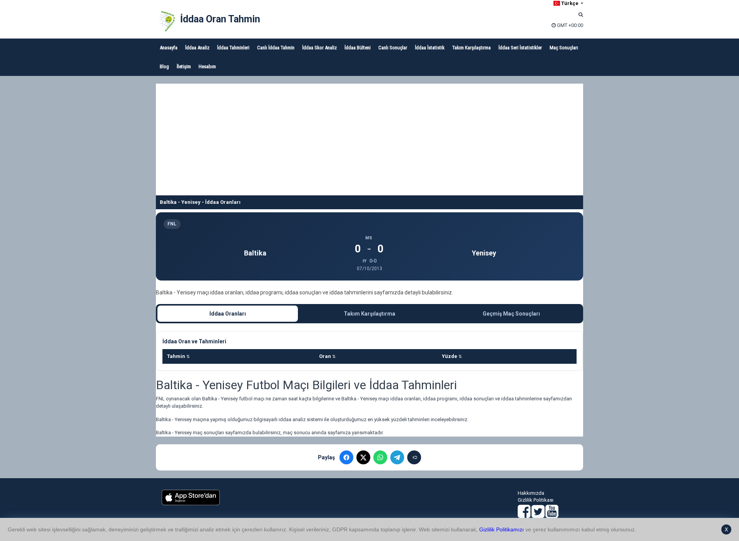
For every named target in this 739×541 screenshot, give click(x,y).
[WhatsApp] (380, 457)
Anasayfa (168, 47)
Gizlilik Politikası (535, 500)
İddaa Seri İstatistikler (520, 47)
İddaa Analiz (197, 47)
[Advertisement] (369, 138)
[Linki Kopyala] (414, 457)
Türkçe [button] (570, 3)
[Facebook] (346, 457)
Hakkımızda (531, 493)
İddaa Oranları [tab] (227, 314)
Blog (164, 66)
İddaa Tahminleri (233, 47)
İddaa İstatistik (430, 47)
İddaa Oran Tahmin (220, 19)
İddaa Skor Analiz (319, 47)
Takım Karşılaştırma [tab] (369, 314)
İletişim (184, 66)
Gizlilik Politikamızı (501, 529)
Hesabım (207, 66)
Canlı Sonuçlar (392, 47)
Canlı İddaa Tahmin (275, 47)
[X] (363, 457)
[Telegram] (397, 457)
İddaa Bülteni (357, 47)
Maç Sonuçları (564, 47)
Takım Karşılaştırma (471, 47)
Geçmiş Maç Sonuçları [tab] (511, 314)
